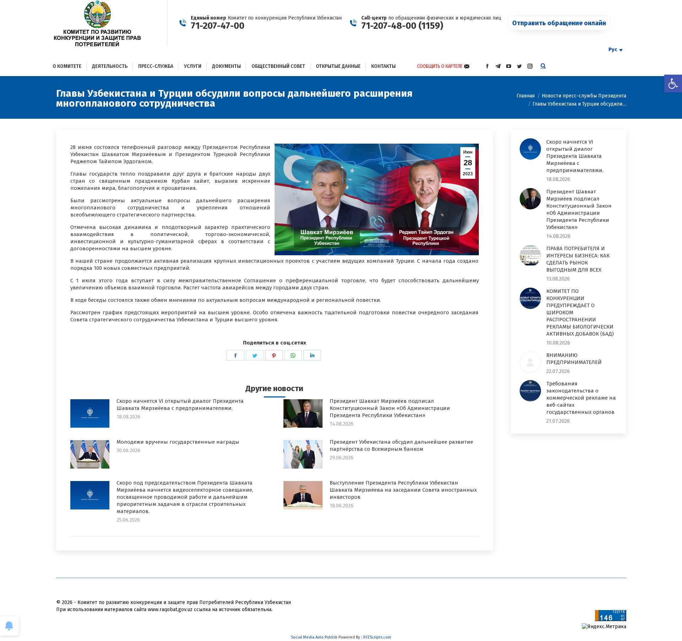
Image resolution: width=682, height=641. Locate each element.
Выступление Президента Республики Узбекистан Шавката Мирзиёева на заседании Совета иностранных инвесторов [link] (403, 490)
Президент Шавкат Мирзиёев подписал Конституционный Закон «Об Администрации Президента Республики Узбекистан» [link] (390, 408)
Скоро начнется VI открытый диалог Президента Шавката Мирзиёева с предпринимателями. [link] (180, 404)
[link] (673, 83)
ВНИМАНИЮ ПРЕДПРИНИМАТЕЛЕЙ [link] (574, 358)
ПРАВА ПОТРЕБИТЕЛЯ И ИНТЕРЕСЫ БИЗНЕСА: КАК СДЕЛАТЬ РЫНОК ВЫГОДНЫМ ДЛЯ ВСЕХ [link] (578, 259)
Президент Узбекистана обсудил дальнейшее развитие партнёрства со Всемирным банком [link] (401, 445)
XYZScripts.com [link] (377, 637)
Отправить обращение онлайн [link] (559, 23)
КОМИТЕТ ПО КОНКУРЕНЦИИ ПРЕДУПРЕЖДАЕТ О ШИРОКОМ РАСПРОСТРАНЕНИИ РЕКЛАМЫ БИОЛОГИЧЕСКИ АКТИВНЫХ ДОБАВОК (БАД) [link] (580, 312)
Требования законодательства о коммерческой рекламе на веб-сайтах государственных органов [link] (581, 397)
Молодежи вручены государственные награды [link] (178, 442)
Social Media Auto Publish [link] (314, 637)
